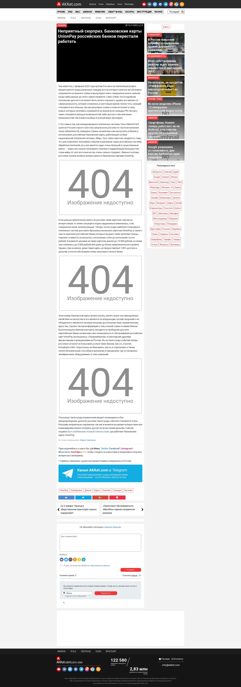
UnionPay (64, 490)
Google (157, 177)
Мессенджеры (160, 218)
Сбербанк (110, 4)
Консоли (168, 208)
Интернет (161, 203)
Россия (166, 229)
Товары (176, 239)
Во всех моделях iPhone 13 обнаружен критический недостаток (165, 107)
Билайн (155, 197)
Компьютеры (156, 208)
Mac (77, 11)
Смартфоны (115, 11)
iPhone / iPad (155, 99)
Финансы (153, 77)
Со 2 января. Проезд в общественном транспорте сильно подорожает (79, 509)
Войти (166, 27)
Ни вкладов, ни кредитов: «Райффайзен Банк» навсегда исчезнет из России (165, 88)
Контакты (178, 659)
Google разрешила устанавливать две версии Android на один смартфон (164, 152)
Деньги (88, 490)
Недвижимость (157, 56)
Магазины (163, 213)
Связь (155, 234)
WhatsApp (129, 4)
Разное (159, 11)
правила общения (112, 527)
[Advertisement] (120, 628)
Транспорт (154, 35)
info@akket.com (171, 665)
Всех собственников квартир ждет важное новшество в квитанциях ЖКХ (165, 66)
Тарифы (167, 239)
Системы (128, 490)
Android (92, 4)
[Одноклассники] (75, 559)
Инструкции (144, 11)
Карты (97, 490)
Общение (173, 218)
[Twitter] (66, 559)
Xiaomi (178, 187)
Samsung (164, 182)
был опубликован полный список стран (88, 431)
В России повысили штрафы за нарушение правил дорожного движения (163, 45)
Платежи (107, 490)
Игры (152, 203)
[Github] (70, 559)
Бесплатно (175, 192)
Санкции (117, 490)
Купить (177, 208)
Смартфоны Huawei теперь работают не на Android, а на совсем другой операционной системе (164, 129)
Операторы (160, 223)
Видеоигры (165, 197)
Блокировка (76, 490)
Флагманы (175, 244)
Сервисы (164, 234)
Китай (178, 203)
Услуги (154, 244)
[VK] (62, 559)
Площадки (172, 223)
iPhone (61, 11)
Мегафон (174, 213)
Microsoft (153, 182)
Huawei (165, 177)
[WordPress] (83, 559)
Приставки (156, 229)
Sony (173, 182)
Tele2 (179, 182)
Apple (176, 172)
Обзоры (129, 11)
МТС (155, 213)
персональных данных (100, 565)
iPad (70, 11)
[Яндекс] (79, 559)
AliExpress (157, 172)
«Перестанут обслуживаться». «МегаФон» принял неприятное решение (119, 509)
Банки (154, 192)
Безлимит (163, 192)
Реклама (165, 659)
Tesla (101, 4)
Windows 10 (167, 187)
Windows (100, 11)
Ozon (119, 4)
